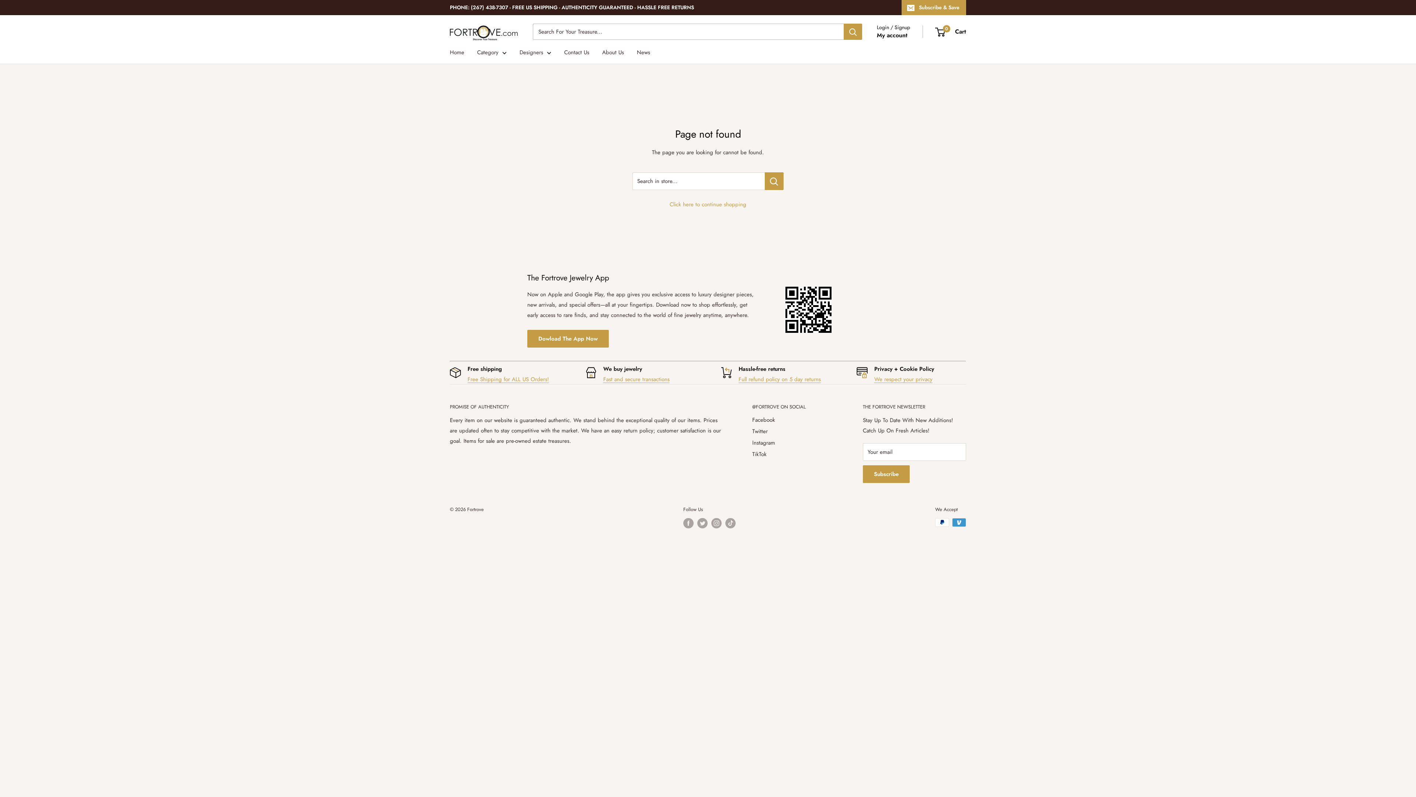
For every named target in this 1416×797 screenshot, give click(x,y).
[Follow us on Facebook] (688, 523)
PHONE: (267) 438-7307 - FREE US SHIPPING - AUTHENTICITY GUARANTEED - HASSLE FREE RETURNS (572, 7)
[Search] (853, 32)
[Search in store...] (774, 181)
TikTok (759, 454)
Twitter (760, 431)
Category (488, 52)
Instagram (763, 443)
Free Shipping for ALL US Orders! (508, 379)
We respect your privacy (903, 379)
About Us (613, 52)
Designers (531, 52)
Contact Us (576, 52)
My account (892, 35)
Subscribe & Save (939, 7)
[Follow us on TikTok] (730, 523)
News (643, 52)
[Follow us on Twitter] (702, 523)
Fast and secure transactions (636, 379)
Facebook (763, 420)
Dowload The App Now (568, 339)
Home (457, 52)
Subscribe (886, 474)
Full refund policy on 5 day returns (780, 379)
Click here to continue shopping (708, 204)
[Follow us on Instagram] (716, 523)
